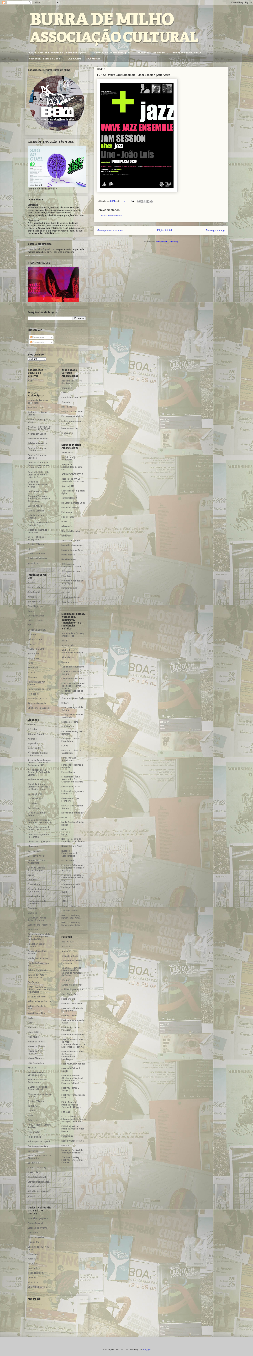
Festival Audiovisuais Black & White (72, 1009)
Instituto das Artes (37, 996)
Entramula (66, 512)
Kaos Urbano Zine (36, 1013)
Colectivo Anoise (37, 856)
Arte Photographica (38, 1218)
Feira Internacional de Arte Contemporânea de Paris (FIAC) (39, 937)
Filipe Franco (68, 517)
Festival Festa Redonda (73, 1034)
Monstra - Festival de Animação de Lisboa (72, 1151)
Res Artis (65, 896)
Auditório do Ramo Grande (37, 413)
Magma (31, 644)
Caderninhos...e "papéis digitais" (73, 491)
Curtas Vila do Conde (72, 984)
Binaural (65, 662)
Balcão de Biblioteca (38, 438)
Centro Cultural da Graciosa (37, 456)
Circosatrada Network (72, 678)
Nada (30, 663)
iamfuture (66, 535)
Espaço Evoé (68, 726)
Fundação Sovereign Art (38, 964)
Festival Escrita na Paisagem (70, 1028)
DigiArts (65, 702)
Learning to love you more (38, 1247)
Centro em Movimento (73, 666)
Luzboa (65, 1145)
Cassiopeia (33, 808)
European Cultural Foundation (70, 739)
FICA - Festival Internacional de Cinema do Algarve (71, 1104)
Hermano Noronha (70, 531)
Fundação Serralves (38, 958)
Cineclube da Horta (71, 397)
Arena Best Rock (69, 956)
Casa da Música (35, 798)
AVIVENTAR (34, 601)
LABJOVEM (74, 58)
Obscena (32, 677)
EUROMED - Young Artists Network (37, 918)
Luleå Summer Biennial (72, 812)
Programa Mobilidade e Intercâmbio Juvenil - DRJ (73, 877)
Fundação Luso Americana (68, 758)
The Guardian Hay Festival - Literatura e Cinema (72, 1160)
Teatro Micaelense (37, 558)
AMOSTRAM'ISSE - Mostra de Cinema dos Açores (57, 52)
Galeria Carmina (36, 510)
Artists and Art (35, 748)
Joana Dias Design (70, 540)
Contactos (94, 58)
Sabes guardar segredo (39, 1141)
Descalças (66, 406)
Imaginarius (67, 1136)
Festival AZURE (69, 1015)
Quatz (64, 892)
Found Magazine (36, 1237)
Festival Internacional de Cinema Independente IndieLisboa (72, 1055)
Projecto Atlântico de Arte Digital (72, 581)
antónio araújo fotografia (68, 458)
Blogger (146, 1349)
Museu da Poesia (36, 1041)
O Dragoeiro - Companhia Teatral (71, 565)
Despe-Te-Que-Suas (72, 411)
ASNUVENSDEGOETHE (72, 474)
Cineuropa (33, 846)
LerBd (31, 1022)
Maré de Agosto (69, 428)
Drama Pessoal (35, 1223)
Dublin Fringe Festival (72, 989)
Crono (31, 875)
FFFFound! (33, 1232)
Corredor (66, 402)
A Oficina (32, 729)
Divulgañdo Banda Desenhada (37, 902)
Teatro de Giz (35, 1172)
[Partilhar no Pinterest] (151, 201)
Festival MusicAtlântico (73, 1063)
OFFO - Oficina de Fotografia (37, 538)
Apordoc (32, 738)
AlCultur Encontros (37, 734)
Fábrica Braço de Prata (39, 970)
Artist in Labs (67, 645)
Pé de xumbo (34, 1137)
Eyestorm (33, 929)
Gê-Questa (33, 982)
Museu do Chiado (36, 1046)
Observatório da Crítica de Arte (39, 1095)
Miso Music (33, 1037)
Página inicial (164, 230)
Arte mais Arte (35, 407)
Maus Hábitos (34, 1032)
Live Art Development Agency (72, 806)
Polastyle (33, 1120)
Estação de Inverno (38, 1228)
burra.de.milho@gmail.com (41, 249)
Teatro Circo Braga (37, 1167)
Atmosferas (67, 657)
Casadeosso (34, 803)
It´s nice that (34, 1242)
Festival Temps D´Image (70, 1089)
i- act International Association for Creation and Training (72, 779)
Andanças (66, 951)
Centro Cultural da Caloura (37, 449)
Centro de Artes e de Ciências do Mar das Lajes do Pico (38, 474)
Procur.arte (33, 1132)
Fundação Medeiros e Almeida (72, 766)
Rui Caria (65, 592)
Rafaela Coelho (69, 588)
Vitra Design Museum (38, 1191)
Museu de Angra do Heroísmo (37, 531)
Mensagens (38, 337)
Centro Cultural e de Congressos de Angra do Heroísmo (38, 465)
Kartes (31, 1018)
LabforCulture (35, 639)
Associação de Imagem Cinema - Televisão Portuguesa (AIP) (39, 762)
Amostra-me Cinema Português (112, 52)
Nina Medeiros (68, 559)
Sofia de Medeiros (70, 597)
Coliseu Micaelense (38, 491)
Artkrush (32, 597)
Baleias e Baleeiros (37, 443)
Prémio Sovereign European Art (70, 885)
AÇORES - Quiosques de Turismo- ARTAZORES (40, 427)
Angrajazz (66, 388)
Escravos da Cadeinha (72, 416)
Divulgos (32, 908)
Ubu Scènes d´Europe (38, 708)
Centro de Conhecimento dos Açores (37, 484)
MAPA (64, 817)
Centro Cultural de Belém (37, 813)
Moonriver (33, 1258)
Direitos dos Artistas (38, 896)
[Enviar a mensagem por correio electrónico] (132, 200)
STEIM (64, 901)
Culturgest (33, 879)
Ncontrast (33, 667)
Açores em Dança (37, 434)
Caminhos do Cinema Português (71, 961)
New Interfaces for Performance (37, 1080)
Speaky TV (33, 1163)
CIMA (64, 392)
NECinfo (32, 1067)
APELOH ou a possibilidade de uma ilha (71, 467)
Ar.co (64, 640)
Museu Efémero (36, 1058)
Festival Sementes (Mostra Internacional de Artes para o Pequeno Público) (72, 1079)
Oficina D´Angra (36, 544)
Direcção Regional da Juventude (38, 890)
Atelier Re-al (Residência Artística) (72, 651)
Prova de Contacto (37, 698)
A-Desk (32, 582)
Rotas (31, 549)
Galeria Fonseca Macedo (36, 516)
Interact (32, 634)
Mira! (63, 829)
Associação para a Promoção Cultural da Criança (39, 772)
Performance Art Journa (36, 683)
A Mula (31, 724)
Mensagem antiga (215, 230)
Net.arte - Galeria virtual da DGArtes (37, 1073)
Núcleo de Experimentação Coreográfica (69, 853)
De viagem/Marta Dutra (73, 502)
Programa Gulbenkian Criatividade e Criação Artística (72, 867)
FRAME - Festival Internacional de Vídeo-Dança (73, 1129)
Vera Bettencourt (70, 602)
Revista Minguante (37, 703)
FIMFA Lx (66, 1112)
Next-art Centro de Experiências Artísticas (73, 840)
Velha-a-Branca (36, 1186)
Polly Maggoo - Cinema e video (39, 1125)
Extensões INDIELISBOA (186, 52)
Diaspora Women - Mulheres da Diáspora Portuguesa (39, 499)
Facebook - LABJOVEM (151, 52)
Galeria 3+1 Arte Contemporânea (36, 976)
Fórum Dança (68, 772)
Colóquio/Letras (36, 615)
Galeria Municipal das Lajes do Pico (38, 523)
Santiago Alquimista (38, 1146)
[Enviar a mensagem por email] (138, 201)
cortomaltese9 (69, 498)
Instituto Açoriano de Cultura (72, 422)
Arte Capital (34, 592)
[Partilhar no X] (145, 201)
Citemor (65, 980)
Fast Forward (68, 999)
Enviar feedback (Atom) (167, 241)
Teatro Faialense (36, 553)
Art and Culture (35, 587)
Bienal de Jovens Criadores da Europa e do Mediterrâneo (39, 787)
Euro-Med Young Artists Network (73, 732)
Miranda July (34, 1254)
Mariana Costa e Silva (72, 550)
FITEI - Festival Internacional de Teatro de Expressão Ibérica (73, 1119)
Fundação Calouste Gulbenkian (71, 751)
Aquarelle (33, 743)
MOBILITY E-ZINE (36, 648)
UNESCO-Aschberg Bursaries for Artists (71, 916)
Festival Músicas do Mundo (71, 1069)
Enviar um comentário (111, 215)
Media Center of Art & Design (72, 823)
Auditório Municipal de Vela (39, 420)
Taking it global (36, 1273)
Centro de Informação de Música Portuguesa (39, 828)
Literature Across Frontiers (70, 799)
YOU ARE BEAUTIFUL (38, 1287)
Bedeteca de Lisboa (38, 779)
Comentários (38, 342)
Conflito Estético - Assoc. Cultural (37, 868)
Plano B (31, 1110)
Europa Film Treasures (39, 924)
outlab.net (33, 1106)
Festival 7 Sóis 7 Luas (72, 1003)
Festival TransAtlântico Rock (73, 1096)
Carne (31, 611)
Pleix (30, 1115)
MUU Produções (36, 1063)
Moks (64, 834)
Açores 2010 (67, 486)
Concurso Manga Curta (72, 698)
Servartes (33, 1151)
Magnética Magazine (71, 545)
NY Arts (31, 672)
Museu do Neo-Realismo (35, 1052)
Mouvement (34, 653)
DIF (29, 625)
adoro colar (67, 452)
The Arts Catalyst (37, 1177)
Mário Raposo (68, 554)
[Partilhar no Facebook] (148, 201)
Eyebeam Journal (37, 630)
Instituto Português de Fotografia (72, 792)
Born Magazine (35, 606)
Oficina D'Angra (36, 1101)
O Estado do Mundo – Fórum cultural (38, 1088)
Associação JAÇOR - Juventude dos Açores (72, 480)
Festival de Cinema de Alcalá (72, 1021)
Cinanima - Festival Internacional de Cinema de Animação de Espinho (72, 972)
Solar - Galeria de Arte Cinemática (39, 1156)
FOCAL (64, 745)
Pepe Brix (66, 576)
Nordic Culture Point (71, 846)
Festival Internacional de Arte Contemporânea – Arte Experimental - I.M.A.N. (73, 1043)
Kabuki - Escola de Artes (37, 1007)
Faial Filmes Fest (69, 994)
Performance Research (39, 689)
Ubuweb (32, 1277)
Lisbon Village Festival (72, 1140)
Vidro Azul (33, 563)
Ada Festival (67, 941)
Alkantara (66, 946)
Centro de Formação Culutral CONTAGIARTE (39, 821)
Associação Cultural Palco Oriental (38, 754)
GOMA (64, 521)
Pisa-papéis (33, 693)
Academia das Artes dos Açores (38, 401)
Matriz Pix (33, 1027)
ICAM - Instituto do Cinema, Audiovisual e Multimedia (39, 989)
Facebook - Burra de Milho (44, 58)
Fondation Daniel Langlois (36, 945)
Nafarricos (33, 1263)
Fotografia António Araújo (37, 952)
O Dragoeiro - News (71, 571)
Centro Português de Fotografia (38, 835)
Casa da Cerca (35, 794)
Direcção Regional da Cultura (72, 708)
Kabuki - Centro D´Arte (39, 1001)
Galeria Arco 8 (35, 506)
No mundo (33, 1268)
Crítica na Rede (35, 620)
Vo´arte (32, 1196)
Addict (31, 380)
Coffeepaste (34, 851)
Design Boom (34, 884)
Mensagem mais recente (110, 230)
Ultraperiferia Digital (38, 1182)
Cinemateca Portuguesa (40, 841)
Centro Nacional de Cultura (71, 672)
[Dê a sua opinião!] (141, 201)
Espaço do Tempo (70, 722)
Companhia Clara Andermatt (36, 861)
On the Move (68, 860)
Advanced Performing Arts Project (72, 634)
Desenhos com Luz (71, 507)
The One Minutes (70, 910)
